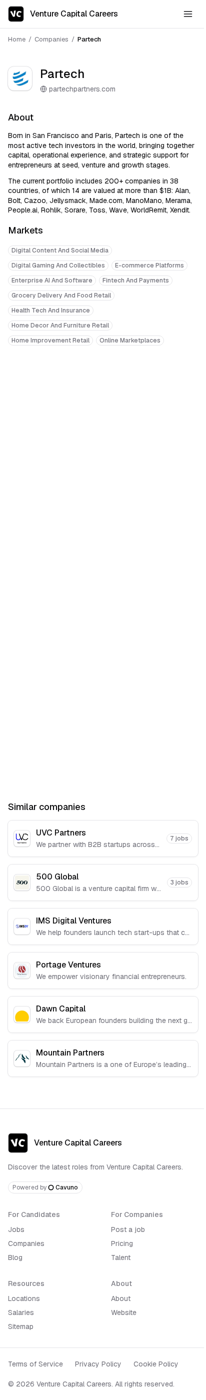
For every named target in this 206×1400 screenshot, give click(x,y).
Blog (15, 1257)
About (120, 1298)
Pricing (122, 1243)
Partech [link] (89, 39)
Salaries (21, 1312)
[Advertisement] (103, 465)
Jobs (16, 1229)
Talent (120, 1257)
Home (17, 39)
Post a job (128, 1229)
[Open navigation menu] (188, 14)
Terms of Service (35, 1364)
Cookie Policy (156, 1364)
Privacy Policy (98, 1364)
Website (123, 1312)
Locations (24, 1298)
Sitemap (21, 1326)
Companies (51, 39)
